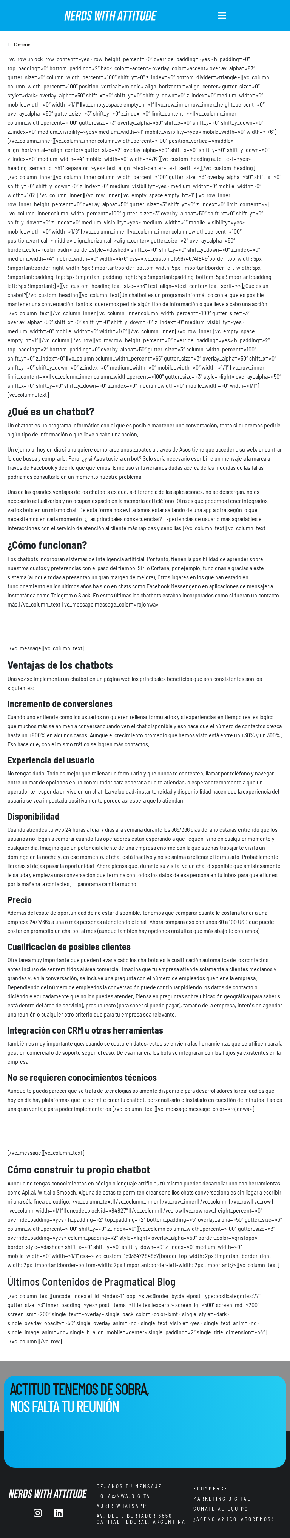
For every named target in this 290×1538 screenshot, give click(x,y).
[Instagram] (37, 1513)
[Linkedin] (58, 1513)
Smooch (66, 1192)
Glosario (22, 44)
